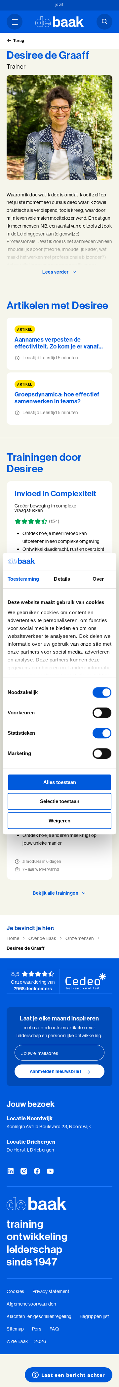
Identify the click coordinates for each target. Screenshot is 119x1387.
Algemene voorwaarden (31, 1304)
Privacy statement (50, 1291)
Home (13, 938)
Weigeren (59, 820)
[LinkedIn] (11, 1171)
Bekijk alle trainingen (55, 893)
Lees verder (55, 272)
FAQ (54, 1329)
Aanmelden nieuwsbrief (56, 1071)
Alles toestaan (59, 782)
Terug (18, 40)
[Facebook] (37, 1171)
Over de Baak (42, 938)
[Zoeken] (104, 22)
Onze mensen (79, 938)
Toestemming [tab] (23, 579)
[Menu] (14, 22)
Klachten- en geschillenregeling (39, 1316)
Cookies (15, 1291)
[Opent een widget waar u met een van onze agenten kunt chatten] (68, 1375)
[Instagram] (24, 1171)
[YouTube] (50, 1171)
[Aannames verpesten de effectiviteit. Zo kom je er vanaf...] (59, 344)
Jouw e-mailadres (39, 1053)
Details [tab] (62, 579)
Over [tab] (98, 579)
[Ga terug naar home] (59, 21)
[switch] (102, 712)
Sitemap (15, 1329)
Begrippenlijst (94, 1316)
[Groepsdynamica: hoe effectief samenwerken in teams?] (59, 398)
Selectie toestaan (59, 801)
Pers (37, 1329)
